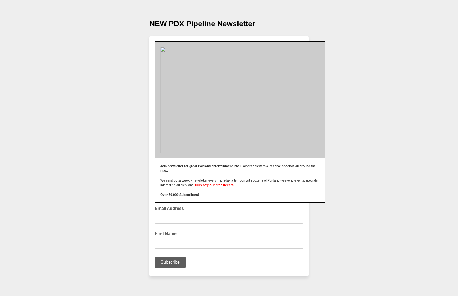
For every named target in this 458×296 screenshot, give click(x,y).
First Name (166, 233)
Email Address (171, 208)
